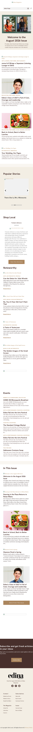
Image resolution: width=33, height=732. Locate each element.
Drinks (7, 60)
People (18, 95)
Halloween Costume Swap (13, 450)
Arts (3, 60)
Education (5, 95)
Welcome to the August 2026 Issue (16, 39)
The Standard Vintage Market (14, 425)
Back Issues (18, 698)
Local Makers (20, 129)
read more (7, 288)
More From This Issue (16, 602)
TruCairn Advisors (16, 223)
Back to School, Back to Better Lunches (13, 133)
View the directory (16, 262)
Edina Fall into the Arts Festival (15, 413)
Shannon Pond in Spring (12, 552)
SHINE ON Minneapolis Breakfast (15, 400)
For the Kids (7, 447)
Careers (5, 712)
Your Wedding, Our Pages (11, 153)
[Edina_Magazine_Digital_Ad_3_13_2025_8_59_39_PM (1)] (14, 371)
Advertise (5, 710)
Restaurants (21, 60)
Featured (13, 60)
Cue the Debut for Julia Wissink (15, 278)
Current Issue (19, 708)
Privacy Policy (28, 727)
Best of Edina (19, 710)
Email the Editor (7, 701)
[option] (16, 189)
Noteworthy (6, 150)
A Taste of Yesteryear (11, 327)
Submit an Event (7, 696)
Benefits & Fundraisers (10, 397)
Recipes (27, 129)
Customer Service (20, 701)
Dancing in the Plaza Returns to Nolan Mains (15, 495)
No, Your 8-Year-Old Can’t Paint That (15, 303)
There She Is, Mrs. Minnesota (15, 198)
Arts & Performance (9, 410)
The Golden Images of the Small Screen (15, 352)
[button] (5, 190)
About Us (5, 708)
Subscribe (16, 660)
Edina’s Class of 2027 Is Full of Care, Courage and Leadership (15, 99)
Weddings (14, 150)
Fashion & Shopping (23, 410)
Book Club (10, 299)
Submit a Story (6, 698)
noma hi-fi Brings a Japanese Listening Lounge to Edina (16, 64)
